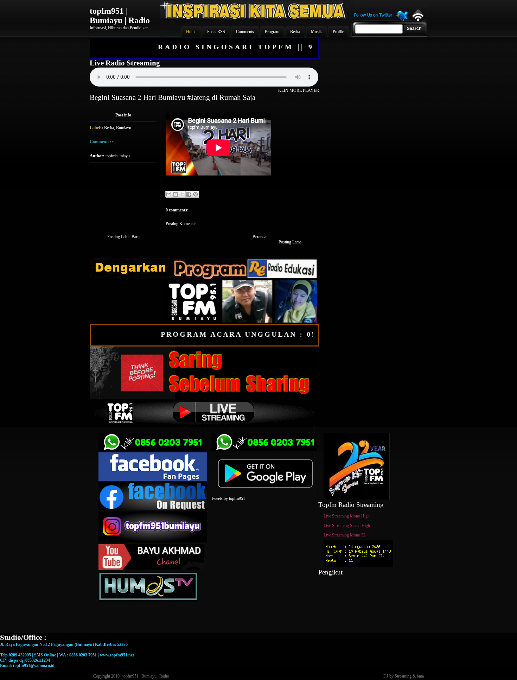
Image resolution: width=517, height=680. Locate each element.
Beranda (259, 236)
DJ (385, 676)
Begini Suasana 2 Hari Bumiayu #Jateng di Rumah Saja (172, 97)
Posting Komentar (181, 223)
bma (420, 676)
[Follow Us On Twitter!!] (381, 20)
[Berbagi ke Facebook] (188, 194)
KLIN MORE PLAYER (298, 90)
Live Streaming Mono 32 (344, 535)
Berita (109, 127)
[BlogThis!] (175, 194)
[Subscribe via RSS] (418, 19)
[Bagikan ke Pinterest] (195, 194)
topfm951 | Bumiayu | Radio (120, 15)
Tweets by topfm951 (228, 498)
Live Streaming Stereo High (347, 525)
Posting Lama (290, 242)
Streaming (403, 676)
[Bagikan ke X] (182, 194)
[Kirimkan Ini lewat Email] (168, 194)
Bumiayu (123, 127)
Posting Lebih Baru (123, 236)
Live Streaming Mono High (347, 516)
